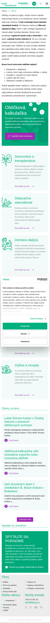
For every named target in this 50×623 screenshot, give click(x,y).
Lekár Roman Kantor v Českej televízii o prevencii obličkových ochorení (24, 422)
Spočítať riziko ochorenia (22, 136)
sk (34, 3)
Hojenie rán (31, 582)
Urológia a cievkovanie (35, 588)
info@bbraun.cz (32, 602)
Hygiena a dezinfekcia (35, 585)
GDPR (5, 610)
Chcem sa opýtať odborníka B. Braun (26, 567)
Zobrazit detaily (36, 319)
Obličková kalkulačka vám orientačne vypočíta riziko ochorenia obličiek (21, 454)
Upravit (24, 334)
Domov (4, 11)
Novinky (6, 607)
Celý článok (13, 440)
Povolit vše (25, 326)
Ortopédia (6, 588)
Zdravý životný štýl (10, 591)
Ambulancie (10, 600)
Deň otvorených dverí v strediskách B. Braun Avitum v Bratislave (24, 487)
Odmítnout (25, 341)
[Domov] (8, 4)
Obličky (5, 582)
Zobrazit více (25, 519)
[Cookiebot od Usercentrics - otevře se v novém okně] (37, 279)
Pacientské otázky (10, 605)
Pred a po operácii (9, 585)
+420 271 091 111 (31, 599)
